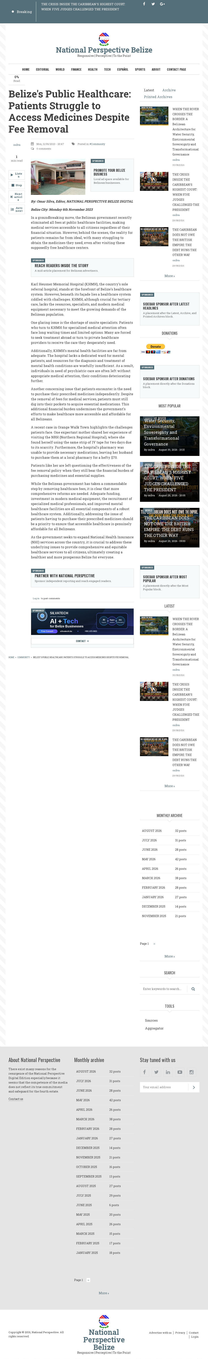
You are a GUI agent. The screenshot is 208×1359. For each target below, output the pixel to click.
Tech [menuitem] (107, 69)
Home (11, 657)
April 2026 (150, 869)
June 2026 (150, 850)
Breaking (24, 12)
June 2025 (84, 1205)
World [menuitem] (60, 69)
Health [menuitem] (93, 69)
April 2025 (84, 1224)
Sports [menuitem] (140, 69)
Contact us (16, 1099)
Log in (36, 598)
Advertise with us (160, 1332)
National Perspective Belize (104, 50)
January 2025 (87, 1253)
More (169, 276)
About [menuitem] (156, 69)
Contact (81, 641)
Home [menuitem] (25, 69)
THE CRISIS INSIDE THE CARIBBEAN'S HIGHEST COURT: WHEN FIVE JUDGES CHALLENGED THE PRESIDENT (167, 478)
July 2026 (149, 840)
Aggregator (154, 1028)
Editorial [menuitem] (42, 69)
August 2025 (86, 1186)
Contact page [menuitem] (176, 69)
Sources (151, 1020)
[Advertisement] (82, 675)
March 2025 (85, 1234)
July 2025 (83, 1195)
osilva (16, 144)
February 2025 (87, 1243)
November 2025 (154, 916)
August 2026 (152, 831)
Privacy (180, 1332)
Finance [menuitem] (76, 69)
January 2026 (153, 897)
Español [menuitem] (122, 69)
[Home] (104, 39)
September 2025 (89, 1176)
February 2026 (153, 887)
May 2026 (149, 859)
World (148, 510)
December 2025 (153, 906)
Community (98, 144)
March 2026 (151, 878)
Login (194, 1336)
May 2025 (83, 1215)
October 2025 (86, 1167)
